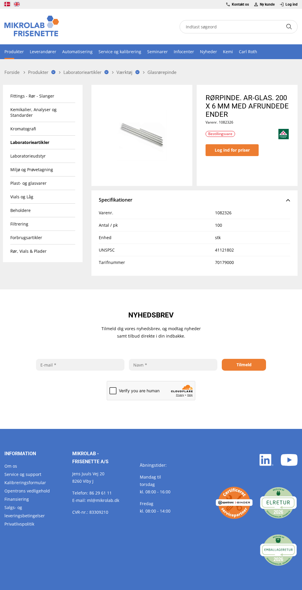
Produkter (14, 51)
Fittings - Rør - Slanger (32, 96)
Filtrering (19, 224)
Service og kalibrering (120, 51)
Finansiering (16, 499)
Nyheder (208, 51)
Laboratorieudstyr (28, 156)
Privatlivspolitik (19, 524)
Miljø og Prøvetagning (31, 169)
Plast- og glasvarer (28, 183)
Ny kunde (267, 4)
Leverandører (43, 51)
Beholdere (20, 210)
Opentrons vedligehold (27, 491)
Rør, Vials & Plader (28, 251)
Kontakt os (240, 4)
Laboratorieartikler (29, 142)
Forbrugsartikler (26, 237)
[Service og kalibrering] (234, 503)
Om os (10, 466)
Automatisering (77, 51)
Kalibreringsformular (25, 482)
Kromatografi (23, 129)
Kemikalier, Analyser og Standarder (33, 112)
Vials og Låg (21, 197)
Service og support (22, 474)
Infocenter (184, 51)
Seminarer (157, 51)
